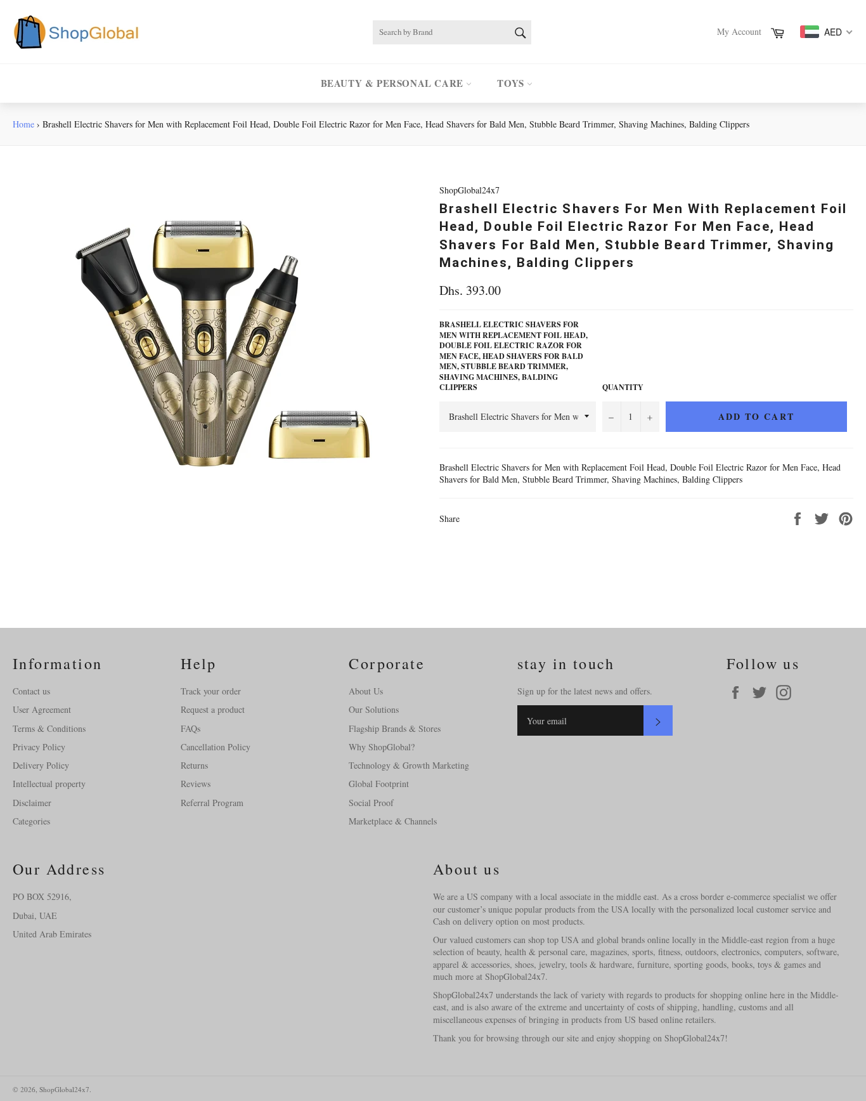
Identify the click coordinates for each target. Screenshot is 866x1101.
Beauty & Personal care (394, 83)
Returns (194, 765)
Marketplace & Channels (393, 821)
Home (23, 124)
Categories (31, 821)
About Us (366, 691)
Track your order (211, 691)
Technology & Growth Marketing (409, 765)
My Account (739, 31)
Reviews (195, 784)
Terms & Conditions (49, 728)
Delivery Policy (41, 765)
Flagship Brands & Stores (395, 728)
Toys (512, 83)
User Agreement (42, 709)
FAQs (190, 728)
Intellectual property (49, 784)
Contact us (31, 691)
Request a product (213, 709)
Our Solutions (374, 709)
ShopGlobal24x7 (64, 1089)
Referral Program (212, 803)
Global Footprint (379, 784)
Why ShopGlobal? (382, 747)
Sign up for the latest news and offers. (584, 691)
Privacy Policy (39, 747)
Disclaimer (32, 803)
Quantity (622, 387)
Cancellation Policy (215, 747)
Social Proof (371, 803)
